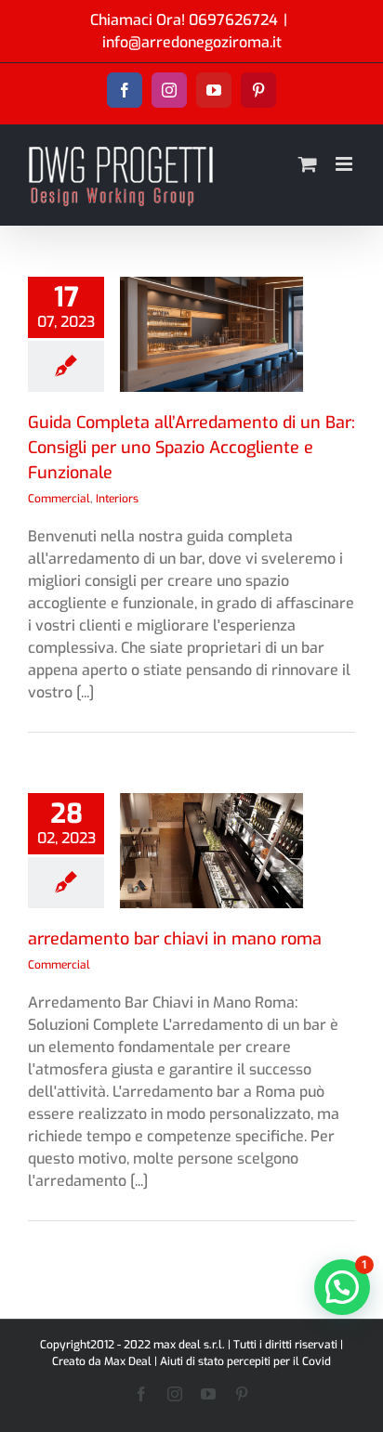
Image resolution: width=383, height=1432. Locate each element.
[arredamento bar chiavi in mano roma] (211, 850)
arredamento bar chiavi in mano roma (175, 939)
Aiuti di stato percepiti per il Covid (245, 1361)
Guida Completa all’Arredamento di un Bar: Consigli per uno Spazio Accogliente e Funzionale (191, 447)
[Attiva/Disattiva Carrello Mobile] (307, 164)
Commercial (59, 498)
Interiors (117, 498)
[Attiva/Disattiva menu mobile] (345, 164)
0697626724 (238, 20)
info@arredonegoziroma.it (192, 42)
